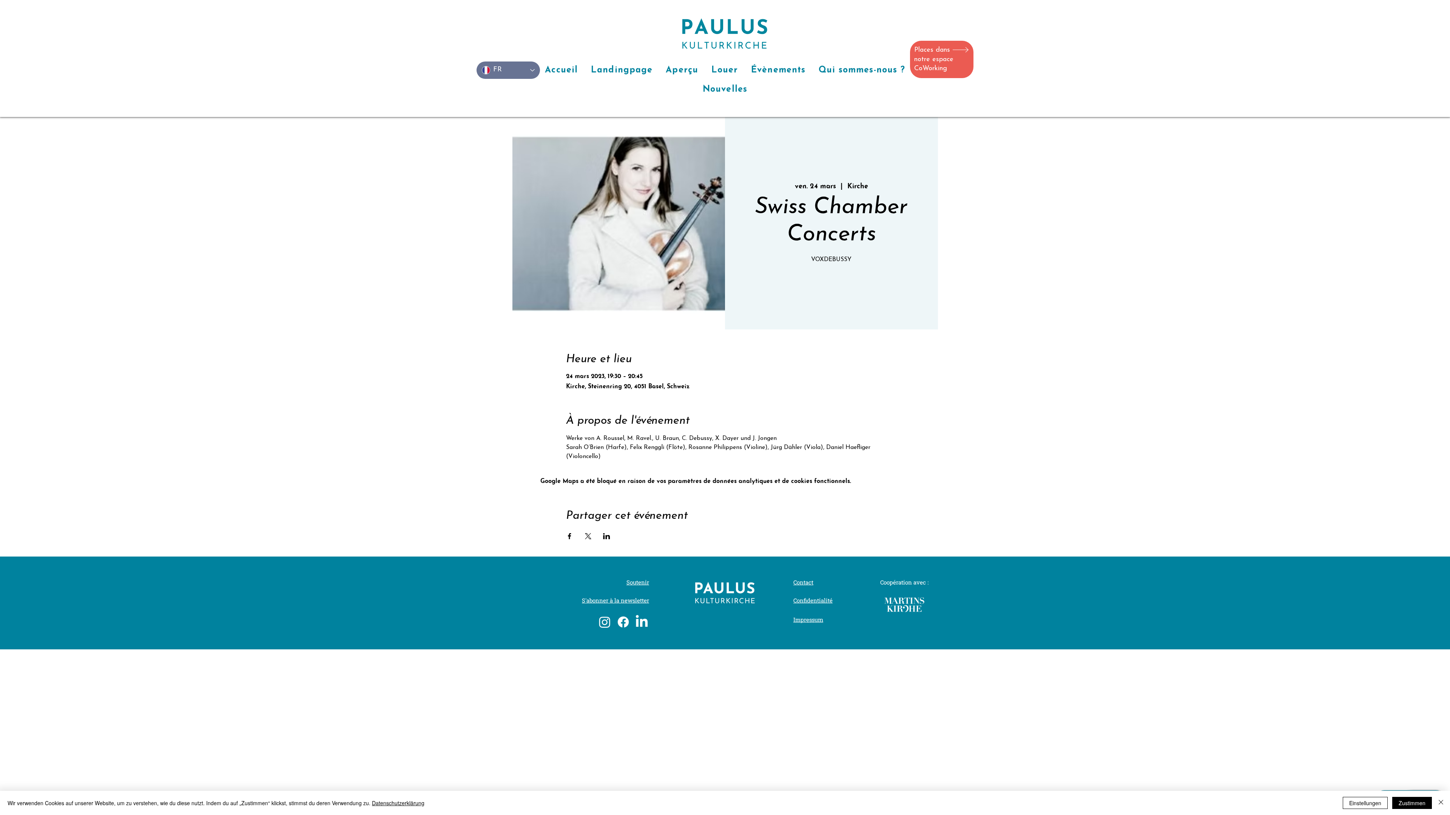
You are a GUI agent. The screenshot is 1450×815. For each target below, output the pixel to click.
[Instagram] (604, 622)
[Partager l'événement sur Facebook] (569, 536)
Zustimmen (1412, 803)
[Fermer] (1440, 803)
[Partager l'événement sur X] (588, 536)
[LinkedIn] (641, 622)
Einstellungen (1365, 803)
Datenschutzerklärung (398, 803)
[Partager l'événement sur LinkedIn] (606, 536)
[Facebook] (623, 622)
